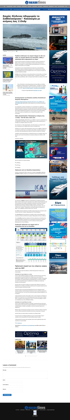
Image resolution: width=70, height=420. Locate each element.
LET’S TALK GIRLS (61, 6)
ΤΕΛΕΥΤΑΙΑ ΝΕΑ (9, 6)
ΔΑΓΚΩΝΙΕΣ (40, 6)
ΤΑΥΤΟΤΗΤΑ (17, 409)
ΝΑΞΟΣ (14, 6)
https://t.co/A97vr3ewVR (28, 88)
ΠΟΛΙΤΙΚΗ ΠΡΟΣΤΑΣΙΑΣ (34, 409)
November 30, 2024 (38, 90)
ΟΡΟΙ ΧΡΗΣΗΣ (28, 409)
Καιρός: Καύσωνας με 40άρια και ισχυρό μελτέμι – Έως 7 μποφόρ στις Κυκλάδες (8, 80)
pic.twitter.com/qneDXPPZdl (39, 88)
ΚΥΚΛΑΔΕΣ (19, 6)
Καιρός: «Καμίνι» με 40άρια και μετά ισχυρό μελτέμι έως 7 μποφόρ (7, 93)
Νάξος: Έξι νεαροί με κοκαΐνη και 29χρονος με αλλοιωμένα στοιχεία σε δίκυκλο (45, 9)
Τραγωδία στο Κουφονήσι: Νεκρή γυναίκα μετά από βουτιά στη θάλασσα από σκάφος (31, 351)
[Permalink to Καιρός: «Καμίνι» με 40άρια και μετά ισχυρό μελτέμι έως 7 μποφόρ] (8, 88)
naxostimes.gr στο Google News (28, 325)
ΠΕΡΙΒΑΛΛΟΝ (45, 6)
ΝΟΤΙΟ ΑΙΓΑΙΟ (24, 6)
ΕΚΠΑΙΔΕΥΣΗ (51, 6)
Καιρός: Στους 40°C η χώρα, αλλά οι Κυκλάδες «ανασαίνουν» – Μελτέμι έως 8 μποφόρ (8, 66)
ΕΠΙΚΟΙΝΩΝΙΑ (22, 409)
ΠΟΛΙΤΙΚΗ (29, 6)
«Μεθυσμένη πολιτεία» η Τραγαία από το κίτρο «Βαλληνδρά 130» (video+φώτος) (20, 351)
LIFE (66, 6)
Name (4, 380)
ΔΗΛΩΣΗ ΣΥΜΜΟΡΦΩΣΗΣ (50, 409)
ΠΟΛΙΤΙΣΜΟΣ (34, 6)
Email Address (6, 384)
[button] (46, 348)
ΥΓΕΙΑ (56, 6)
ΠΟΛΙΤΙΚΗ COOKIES (43, 409)
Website (4, 389)
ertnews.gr (19, 323)
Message (4, 370)
